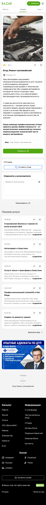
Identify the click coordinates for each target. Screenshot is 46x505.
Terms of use (38, 492)
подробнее (37, 234)
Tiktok (30, 463)
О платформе (31, 410)
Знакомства (7, 435)
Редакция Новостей (34, 433)
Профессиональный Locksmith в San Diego (22, 293)
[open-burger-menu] (42, 3)
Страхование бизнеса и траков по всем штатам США (21, 225)
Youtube (8, 463)
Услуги (23, 9)
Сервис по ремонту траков (17, 317)
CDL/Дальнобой (9, 425)
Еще (39, 9)
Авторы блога (31, 428)
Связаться (21, 151)
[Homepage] (7, 3)
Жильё (5, 415)
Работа (5, 9)
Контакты (29, 443)
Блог (4, 446)
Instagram (9, 457)
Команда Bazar (31, 438)
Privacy (5, 492)
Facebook (31, 457)
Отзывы (28, 423)
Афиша (5, 430)
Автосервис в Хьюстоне (16, 248)
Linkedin (8, 468)
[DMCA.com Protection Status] (40, 485)
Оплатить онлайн (24, 478)
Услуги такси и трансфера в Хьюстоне (23, 270)
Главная (23, 375)
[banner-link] (23, 354)
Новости (5, 441)
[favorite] (41, 65)
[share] (35, 65)
